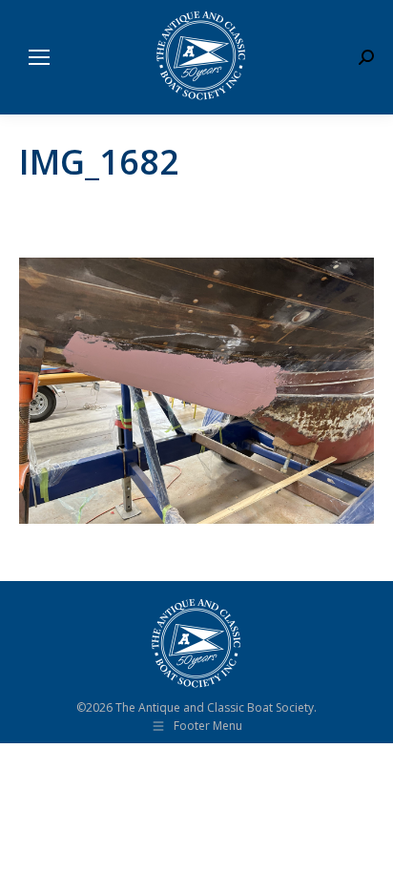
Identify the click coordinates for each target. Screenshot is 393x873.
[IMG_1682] (196, 391)
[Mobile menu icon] (39, 57)
